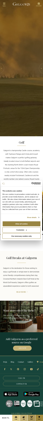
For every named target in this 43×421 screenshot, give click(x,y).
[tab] (0, 234)
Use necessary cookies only (21, 236)
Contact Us (21, 384)
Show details (32, 217)
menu (4, 6)
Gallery (30, 362)
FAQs (5, 362)
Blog (12, 362)
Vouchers (39, 6)
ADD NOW (22, 348)
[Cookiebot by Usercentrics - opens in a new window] (31, 183)
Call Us (21, 378)
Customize (20, 230)
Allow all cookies (21, 224)
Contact (21, 362)
